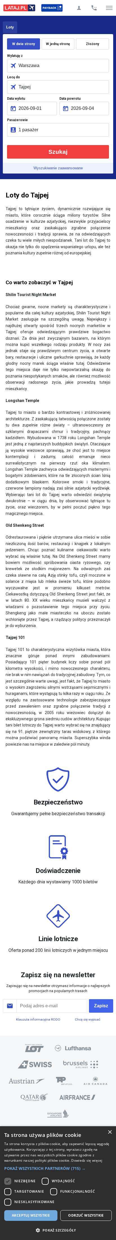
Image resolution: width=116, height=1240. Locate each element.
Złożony (92, 44)
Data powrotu (70, 99)
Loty (10, 27)
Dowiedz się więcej (86, 1160)
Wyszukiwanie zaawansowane (58, 168)
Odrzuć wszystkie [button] (86, 1215)
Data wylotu (16, 99)
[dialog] (58, 1183)
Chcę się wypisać (87, 1019)
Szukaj (58, 151)
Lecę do (13, 77)
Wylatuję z (15, 56)
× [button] (110, 1132)
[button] (58, 1168)
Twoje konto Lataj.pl (78, 8)
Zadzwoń (94, 8)
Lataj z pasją (19, 8)
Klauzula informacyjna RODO (38, 1019)
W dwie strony (23, 44)
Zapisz (101, 1005)
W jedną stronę (58, 44)
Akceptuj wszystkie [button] (31, 1215)
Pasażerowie (17, 120)
